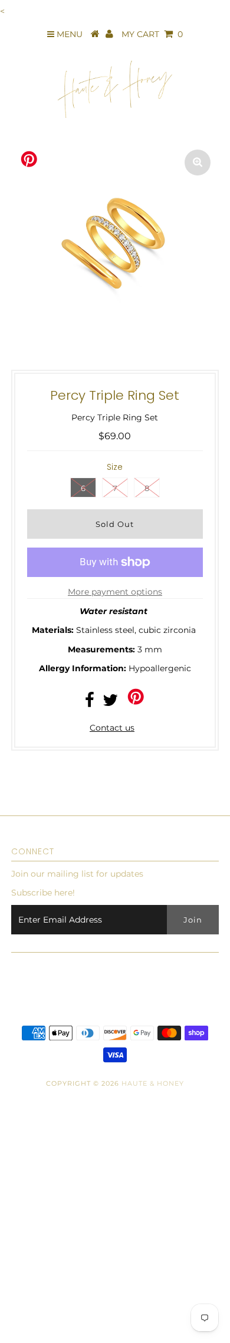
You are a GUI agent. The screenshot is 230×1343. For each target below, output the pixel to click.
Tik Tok (20, 1280)
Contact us (112, 727)
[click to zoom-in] (198, 162)
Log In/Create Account (63, 1330)
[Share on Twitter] (110, 703)
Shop (16, 1155)
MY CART (152, 34)
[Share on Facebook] (89, 703)
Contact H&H (33, 1255)
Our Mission (30, 1230)
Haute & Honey (152, 1083)
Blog (16, 1205)
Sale (14, 1305)
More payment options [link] (115, 591)
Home (18, 1180)
